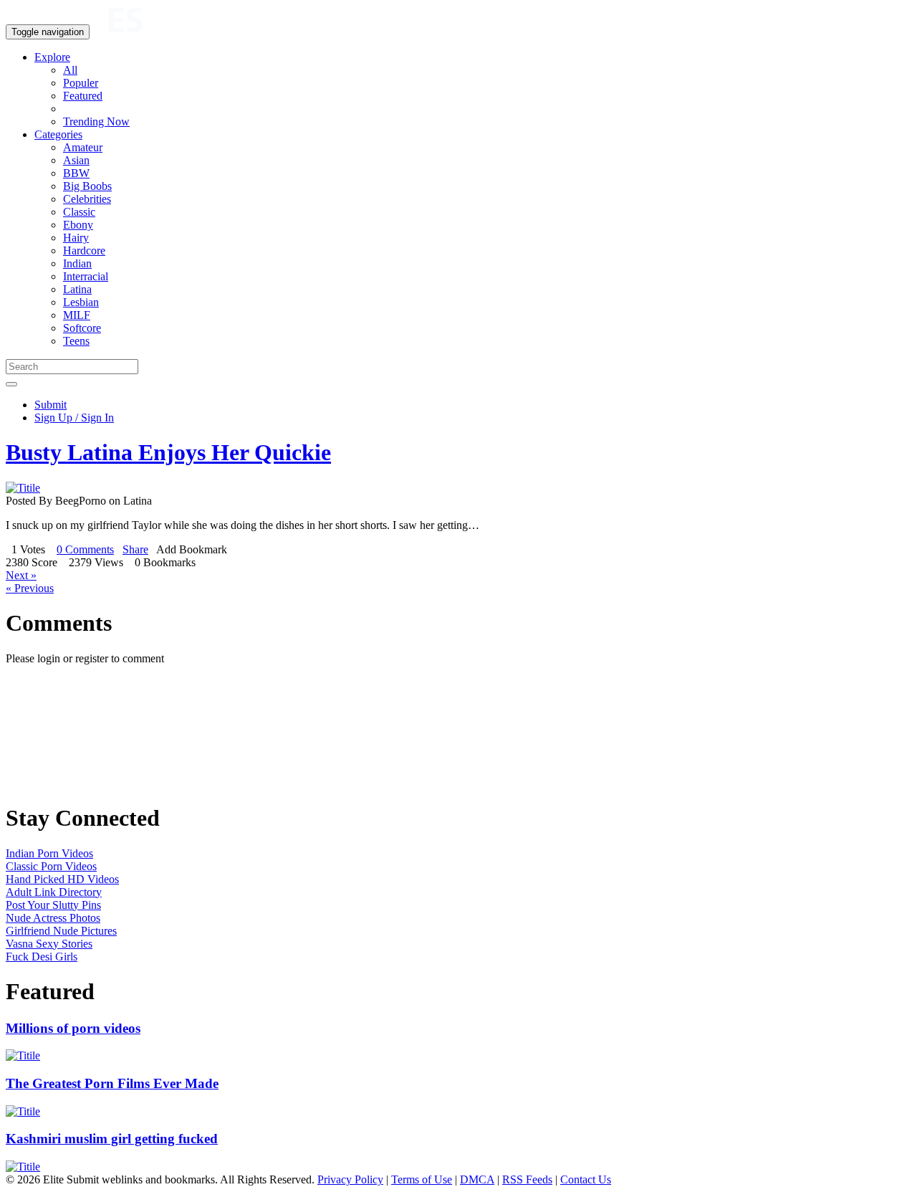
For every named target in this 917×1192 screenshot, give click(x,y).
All (70, 70)
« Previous (30, 588)
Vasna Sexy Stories (49, 944)
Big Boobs (87, 186)
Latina (77, 289)
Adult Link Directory (54, 892)
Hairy (76, 238)
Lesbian (81, 302)
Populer (80, 83)
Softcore (82, 328)
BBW (76, 173)
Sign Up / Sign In (74, 417)
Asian (76, 160)
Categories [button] (58, 134)
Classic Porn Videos (51, 866)
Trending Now (96, 121)
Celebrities (87, 199)
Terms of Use (421, 1179)
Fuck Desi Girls (41, 956)
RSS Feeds (527, 1179)
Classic (79, 212)
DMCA (477, 1179)
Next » (21, 575)
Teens (76, 341)
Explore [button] (52, 57)
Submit (50, 405)
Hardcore (84, 250)
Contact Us (585, 1179)
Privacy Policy (350, 1179)
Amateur (82, 147)
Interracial (85, 276)
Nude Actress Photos (53, 918)
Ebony (78, 225)
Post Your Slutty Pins (53, 905)
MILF (76, 315)
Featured (82, 96)
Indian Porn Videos (49, 853)
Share (135, 549)
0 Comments (85, 549)
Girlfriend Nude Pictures (61, 931)
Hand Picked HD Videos (62, 879)
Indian (77, 263)
